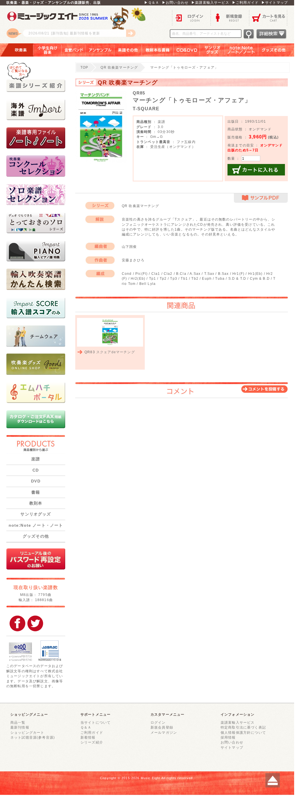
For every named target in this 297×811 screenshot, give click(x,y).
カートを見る (268, 17)
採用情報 (228, 737)
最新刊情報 (19, 727)
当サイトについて (95, 722)
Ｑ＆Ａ (85, 727)
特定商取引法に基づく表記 (243, 727)
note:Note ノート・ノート (36, 525)
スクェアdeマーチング (115, 352)
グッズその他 (277, 50)
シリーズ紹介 (91, 742)
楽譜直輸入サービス (237, 722)
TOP (84, 67)
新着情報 (88, 737)
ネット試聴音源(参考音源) (32, 737)
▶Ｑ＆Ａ (151, 2)
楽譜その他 (128, 50)
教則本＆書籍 (158, 50)
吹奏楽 (16, 50)
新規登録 (230, 17)
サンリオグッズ (212, 50)
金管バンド (73, 50)
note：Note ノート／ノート (241, 50)
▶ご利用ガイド (245, 2)
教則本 (35, 503)
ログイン (191, 17)
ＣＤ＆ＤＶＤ (187, 50)
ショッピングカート (27, 732)
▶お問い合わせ (175, 2)
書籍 (35, 492)
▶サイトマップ (274, 2)
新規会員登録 (162, 727)
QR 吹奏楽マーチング (119, 67)
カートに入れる (256, 169)
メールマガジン (164, 732)
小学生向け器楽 (47, 50)
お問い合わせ (232, 742)
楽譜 (35, 459)
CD (35, 470)
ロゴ (78, 24)
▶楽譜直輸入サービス (210, 2)
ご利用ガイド (91, 732)
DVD (35, 481)
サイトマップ (232, 747)
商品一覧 (18, 722)
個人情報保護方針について (243, 732)
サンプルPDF (261, 198)
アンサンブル (99, 50)
